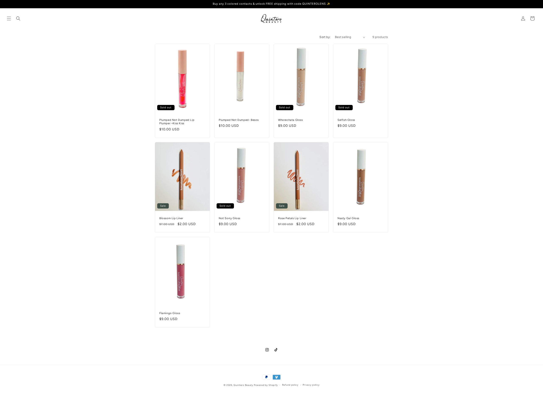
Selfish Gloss (346, 119)
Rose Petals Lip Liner (292, 218)
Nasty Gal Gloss (348, 218)
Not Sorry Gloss (229, 218)
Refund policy (290, 385)
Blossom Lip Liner (171, 218)
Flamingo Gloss (169, 313)
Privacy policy (311, 385)
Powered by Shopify (266, 385)
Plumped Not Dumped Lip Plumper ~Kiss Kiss (176, 121)
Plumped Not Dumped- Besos (239, 119)
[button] (9, 18)
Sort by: (324, 37)
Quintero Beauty (243, 385)
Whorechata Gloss (290, 119)
